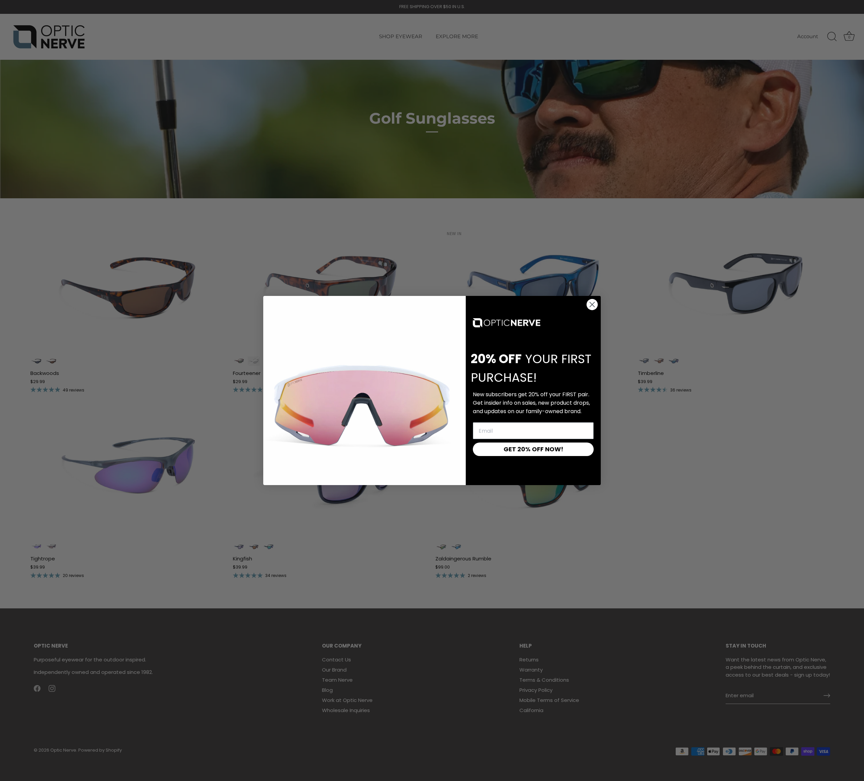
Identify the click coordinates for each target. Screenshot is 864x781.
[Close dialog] (592, 304)
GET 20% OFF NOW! (533, 449)
